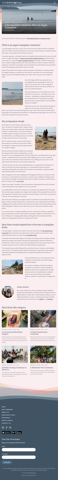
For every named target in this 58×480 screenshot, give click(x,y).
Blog (4, 407)
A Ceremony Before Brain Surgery (12, 333)
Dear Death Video (8, 415)
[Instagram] (3, 428)
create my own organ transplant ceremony (32, 58)
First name (8, 454)
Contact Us (6, 423)
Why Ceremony (7, 409)
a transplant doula (31, 235)
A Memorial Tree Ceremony (41, 368)
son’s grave (20, 181)
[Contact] (10, 428)
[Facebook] (6, 428)
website (41, 299)
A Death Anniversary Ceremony (39, 333)
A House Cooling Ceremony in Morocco (14, 369)
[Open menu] (55, 3)
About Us (5, 412)
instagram (50, 299)
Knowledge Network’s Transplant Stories (38, 38)
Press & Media (7, 420)
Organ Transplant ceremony (26, 61)
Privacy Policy (33, 473)
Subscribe (7, 462)
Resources (6, 418)
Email (6, 446)
